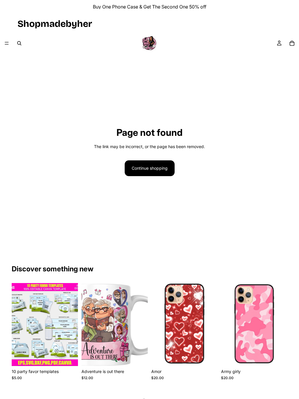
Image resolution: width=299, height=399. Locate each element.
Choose (213, 356)
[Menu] (6, 43)
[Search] (19, 43)
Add (143, 356)
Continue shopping (150, 168)
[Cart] (292, 43)
